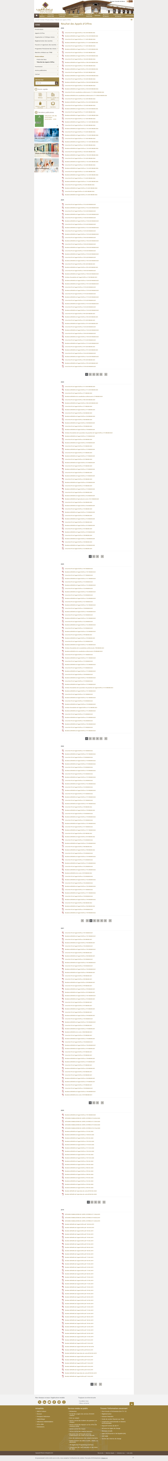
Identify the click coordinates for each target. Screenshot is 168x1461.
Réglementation (106, 1414)
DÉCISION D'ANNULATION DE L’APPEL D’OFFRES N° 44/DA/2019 (82, 1217)
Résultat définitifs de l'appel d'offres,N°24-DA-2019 (79, 1356)
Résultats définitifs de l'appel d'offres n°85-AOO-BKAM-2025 (81, 267)
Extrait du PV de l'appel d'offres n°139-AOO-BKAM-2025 (80, 287)
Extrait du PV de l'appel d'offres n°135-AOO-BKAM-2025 (80, 300)
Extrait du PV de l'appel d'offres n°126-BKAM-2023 (79, 588)
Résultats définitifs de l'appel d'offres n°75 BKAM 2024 (80, 469)
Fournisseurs (38, 66)
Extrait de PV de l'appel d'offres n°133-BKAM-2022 (79, 773)
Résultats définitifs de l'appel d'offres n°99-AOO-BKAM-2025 (81, 363)
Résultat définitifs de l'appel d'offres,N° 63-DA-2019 (79, 1267)
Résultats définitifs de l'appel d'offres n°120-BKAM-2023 (80, 598)
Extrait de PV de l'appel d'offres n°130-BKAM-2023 (79, 701)
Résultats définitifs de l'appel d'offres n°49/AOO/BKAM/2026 (81, 75)
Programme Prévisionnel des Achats (45, 48)
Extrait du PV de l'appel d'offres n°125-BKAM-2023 (79, 615)
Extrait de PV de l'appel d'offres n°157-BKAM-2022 (79, 800)
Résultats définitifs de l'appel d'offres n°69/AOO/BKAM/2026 (81, 88)
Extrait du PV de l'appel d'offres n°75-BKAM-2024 (78, 466)
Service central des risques (77, 1429)
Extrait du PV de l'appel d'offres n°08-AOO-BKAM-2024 (80, 399)
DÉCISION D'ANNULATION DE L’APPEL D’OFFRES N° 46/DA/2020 (82, 1118)
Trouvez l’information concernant (113, 1409)
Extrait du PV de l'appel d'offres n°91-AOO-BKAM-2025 (80, 320)
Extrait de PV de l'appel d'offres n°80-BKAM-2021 (78, 952)
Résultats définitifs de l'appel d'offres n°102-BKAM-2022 (80, 886)
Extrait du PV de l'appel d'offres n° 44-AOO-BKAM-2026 (80, 79)
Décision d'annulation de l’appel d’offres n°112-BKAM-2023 (81, 707)
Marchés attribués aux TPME (43, 52)
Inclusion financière (107, 1416)
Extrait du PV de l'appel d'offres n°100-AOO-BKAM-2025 (80, 270)
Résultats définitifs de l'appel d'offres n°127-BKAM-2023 (80, 605)
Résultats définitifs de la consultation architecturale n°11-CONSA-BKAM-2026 (86, 95)
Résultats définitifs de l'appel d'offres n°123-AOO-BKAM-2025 (82, 214)
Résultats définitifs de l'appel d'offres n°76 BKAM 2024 (80, 512)
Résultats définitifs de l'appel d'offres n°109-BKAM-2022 (80, 912)
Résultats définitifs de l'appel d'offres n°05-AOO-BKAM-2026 (81, 69)
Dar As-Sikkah (40, 138)
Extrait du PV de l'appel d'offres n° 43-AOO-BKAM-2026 (80, 125)
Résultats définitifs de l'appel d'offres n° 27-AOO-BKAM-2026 (81, 122)
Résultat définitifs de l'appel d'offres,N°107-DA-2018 (79, 1346)
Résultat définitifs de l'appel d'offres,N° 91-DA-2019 (79, 1240)
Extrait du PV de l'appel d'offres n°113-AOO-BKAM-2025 (80, 340)
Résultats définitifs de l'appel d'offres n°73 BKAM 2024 (80, 475)
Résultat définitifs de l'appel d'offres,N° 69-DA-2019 (79, 1230)
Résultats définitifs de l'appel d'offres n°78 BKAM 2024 (80, 429)
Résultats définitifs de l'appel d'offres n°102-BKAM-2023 (80, 724)
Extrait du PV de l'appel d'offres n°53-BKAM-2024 (78, 515)
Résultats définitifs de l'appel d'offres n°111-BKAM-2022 (80, 893)
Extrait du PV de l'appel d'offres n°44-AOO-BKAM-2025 (80, 313)
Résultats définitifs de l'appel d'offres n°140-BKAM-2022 (80, 899)
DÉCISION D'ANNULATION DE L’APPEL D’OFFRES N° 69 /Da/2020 (82, 1128)
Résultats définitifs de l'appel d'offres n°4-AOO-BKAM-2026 (81, 188)
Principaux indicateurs (43, 1416)
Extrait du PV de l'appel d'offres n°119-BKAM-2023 (79, 681)
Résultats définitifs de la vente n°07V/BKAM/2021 (78, 1094)
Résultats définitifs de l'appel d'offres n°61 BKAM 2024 (80, 525)
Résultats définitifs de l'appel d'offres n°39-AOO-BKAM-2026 (81, 55)
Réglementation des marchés (43, 41)
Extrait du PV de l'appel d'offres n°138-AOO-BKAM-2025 (80, 217)
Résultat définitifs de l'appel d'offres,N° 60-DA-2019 (79, 1297)
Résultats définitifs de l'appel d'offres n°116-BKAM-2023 (80, 717)
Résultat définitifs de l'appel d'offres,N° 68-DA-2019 (79, 1273)
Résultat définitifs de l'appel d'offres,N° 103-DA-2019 (79, 1227)
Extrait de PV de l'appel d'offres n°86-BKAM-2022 (78, 902)
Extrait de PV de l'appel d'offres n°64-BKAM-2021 (78, 1075)
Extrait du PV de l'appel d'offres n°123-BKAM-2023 (79, 641)
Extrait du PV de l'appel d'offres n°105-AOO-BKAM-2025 (80, 257)
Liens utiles (129, 1453)
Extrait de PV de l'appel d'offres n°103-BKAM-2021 (79, 959)
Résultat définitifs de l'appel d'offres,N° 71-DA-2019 (79, 1257)
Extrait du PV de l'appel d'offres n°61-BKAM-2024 (78, 522)
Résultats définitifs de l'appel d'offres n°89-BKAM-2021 (80, 982)
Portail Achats (39, 29)
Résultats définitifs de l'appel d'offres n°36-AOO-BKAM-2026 (81, 36)
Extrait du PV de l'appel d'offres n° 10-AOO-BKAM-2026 (80, 131)
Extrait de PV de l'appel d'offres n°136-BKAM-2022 (79, 840)
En (129, 1)
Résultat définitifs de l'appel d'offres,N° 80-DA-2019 (79, 1247)
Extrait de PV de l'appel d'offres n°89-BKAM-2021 (78, 979)
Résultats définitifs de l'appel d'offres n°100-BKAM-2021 (80, 1091)
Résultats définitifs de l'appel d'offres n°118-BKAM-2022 (80, 764)
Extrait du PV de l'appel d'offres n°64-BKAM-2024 (78, 413)
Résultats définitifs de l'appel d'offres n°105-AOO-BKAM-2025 (82, 260)
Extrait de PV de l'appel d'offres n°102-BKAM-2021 (79, 946)
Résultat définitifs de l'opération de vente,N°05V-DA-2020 (81, 1191)
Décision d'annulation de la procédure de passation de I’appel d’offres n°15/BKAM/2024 (88, 432)
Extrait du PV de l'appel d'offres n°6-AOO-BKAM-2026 (79, 191)
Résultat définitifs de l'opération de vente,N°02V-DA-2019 (81, 1353)
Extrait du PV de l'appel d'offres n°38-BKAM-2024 (78, 535)
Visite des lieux (41, 59)
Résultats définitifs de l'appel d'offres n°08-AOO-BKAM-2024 (81, 403)
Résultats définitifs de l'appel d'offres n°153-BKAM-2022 (80, 823)
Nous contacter (84, 1403)
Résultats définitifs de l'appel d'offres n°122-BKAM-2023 (80, 624)
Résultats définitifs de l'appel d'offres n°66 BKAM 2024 (80, 505)
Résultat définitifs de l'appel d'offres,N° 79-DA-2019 (79, 1277)
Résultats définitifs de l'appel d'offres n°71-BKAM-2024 (80, 409)
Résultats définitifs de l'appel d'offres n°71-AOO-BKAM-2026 (81, 42)
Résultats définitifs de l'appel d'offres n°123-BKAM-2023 (80, 644)
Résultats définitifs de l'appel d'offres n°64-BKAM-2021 (80, 1078)
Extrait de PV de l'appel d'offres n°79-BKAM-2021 (78, 1085)
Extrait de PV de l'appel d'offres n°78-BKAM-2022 (78, 807)
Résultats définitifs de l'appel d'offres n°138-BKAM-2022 (80, 760)
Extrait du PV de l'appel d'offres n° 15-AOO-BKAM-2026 (80, 112)
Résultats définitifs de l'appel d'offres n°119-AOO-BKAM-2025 (82, 297)
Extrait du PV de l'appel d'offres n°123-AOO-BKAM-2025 (80, 211)
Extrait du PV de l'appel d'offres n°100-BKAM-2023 (79, 674)
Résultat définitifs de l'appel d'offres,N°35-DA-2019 (79, 1340)
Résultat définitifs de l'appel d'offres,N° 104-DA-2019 (79, 1224)
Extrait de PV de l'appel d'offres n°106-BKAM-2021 (79, 1042)
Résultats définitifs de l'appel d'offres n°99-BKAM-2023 (80, 638)
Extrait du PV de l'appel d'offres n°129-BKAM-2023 (79, 628)
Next (57, 125)
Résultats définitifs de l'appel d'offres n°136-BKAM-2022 (80, 843)
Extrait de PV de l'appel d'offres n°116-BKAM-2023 (79, 714)
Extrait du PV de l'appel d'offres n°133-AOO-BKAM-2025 (80, 224)
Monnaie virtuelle (107, 1431)
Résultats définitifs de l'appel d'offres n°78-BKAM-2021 (80, 1058)
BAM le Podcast (41, 1411)
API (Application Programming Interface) (81, 1445)
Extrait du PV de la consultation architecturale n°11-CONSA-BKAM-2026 (84, 92)
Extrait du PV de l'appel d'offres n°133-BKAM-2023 (79, 661)
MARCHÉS (97, 15)
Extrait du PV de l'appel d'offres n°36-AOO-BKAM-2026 (80, 32)
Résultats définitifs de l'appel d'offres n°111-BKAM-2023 (80, 658)
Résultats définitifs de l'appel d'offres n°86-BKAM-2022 (80, 906)
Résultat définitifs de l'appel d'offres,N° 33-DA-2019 (79, 1307)
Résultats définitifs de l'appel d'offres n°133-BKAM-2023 (80, 664)
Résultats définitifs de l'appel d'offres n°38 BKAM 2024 (80, 538)
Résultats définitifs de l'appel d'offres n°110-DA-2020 (79, 1144)
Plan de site (100, 1453)
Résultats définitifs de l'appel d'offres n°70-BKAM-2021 (80, 1038)
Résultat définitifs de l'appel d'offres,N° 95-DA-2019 (79, 1234)
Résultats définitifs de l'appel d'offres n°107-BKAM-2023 (80, 572)
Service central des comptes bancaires (80, 1431)
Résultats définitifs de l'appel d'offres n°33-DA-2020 (79, 1131)
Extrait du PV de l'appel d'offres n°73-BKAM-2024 (78, 472)
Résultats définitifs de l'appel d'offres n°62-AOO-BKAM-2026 (81, 102)
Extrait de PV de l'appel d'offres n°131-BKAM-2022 (79, 750)
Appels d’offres (40, 33)
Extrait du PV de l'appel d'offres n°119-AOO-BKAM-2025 (80, 293)
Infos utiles (40, 1424)
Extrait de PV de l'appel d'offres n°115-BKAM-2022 (79, 793)
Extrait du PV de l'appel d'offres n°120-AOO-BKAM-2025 (80, 326)
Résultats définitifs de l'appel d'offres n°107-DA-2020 (79, 1157)
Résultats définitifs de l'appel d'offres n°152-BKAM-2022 (80, 869)
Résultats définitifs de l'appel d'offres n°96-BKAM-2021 (80, 942)
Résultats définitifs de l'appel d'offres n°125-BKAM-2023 (80, 618)
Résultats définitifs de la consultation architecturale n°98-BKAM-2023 (84, 651)
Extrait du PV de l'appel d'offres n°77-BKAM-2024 (78, 452)
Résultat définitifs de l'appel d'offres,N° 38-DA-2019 (79, 1320)
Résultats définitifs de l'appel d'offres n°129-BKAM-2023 (80, 631)
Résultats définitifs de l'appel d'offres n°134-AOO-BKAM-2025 (82, 254)
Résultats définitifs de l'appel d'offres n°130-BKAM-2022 (80, 770)
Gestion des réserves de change (111, 1438)
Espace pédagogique (42, 168)
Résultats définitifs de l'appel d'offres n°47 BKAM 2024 (80, 532)
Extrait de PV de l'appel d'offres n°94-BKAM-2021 (78, 1012)
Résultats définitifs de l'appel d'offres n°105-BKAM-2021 (80, 1022)
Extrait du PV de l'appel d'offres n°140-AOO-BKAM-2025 (80, 244)
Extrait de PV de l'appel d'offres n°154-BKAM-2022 (79, 853)
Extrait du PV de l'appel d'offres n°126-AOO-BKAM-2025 (80, 353)
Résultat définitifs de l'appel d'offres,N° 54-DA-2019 (79, 1303)
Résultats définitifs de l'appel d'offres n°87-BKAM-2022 (80, 836)
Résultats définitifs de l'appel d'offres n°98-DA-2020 (79, 1174)
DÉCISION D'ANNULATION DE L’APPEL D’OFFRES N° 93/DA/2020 (82, 1124)
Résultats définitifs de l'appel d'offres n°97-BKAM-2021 (80, 1048)
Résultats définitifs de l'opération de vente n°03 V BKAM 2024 (82, 499)
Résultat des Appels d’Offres (45, 62)
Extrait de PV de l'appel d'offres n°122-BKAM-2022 (79, 780)
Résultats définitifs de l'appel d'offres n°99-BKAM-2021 (80, 989)
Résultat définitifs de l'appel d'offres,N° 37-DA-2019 (79, 1336)
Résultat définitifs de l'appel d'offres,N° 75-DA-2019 (79, 1264)
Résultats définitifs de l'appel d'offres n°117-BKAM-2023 (80, 578)
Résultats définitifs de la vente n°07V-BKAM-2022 (78, 873)
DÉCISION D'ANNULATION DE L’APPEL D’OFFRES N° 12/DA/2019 (82, 1221)
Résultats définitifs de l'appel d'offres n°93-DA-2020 (79, 1177)
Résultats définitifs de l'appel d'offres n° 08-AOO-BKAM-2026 (81, 155)
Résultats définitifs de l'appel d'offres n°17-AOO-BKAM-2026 (81, 49)
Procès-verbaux (50, 20)
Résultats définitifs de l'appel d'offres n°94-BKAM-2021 (80, 1015)
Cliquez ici (104, 1458)
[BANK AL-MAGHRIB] (44, 7)
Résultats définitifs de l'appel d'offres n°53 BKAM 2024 (80, 518)
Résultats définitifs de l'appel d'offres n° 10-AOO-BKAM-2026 (81, 135)
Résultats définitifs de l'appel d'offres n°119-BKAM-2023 (80, 684)
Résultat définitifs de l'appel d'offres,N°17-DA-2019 (79, 1363)
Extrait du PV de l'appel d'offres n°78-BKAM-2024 (78, 426)
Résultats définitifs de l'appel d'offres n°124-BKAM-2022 (80, 790)
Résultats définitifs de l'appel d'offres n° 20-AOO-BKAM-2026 (81, 148)
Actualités (39, 1409)
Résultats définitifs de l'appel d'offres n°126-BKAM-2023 (80, 591)
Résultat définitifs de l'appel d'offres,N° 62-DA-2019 (79, 1300)
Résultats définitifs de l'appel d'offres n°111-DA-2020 (79, 1148)
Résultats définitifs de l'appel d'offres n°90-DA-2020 (79, 1164)
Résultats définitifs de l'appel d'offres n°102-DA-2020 (79, 1151)
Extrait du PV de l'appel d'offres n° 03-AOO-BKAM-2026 (80, 158)
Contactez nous (121, 1453)
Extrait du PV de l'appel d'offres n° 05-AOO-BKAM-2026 (80, 65)
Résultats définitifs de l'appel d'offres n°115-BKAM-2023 (80, 730)
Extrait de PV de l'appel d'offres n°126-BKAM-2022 (79, 876)
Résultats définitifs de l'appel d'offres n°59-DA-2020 (79, 1184)
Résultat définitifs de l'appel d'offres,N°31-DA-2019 (79, 1343)
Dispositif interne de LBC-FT (110, 1425)
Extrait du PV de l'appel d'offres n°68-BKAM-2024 (78, 419)
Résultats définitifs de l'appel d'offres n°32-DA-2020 (79, 1181)
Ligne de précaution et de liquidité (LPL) (114, 1433)
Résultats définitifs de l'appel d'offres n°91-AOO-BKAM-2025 (81, 323)
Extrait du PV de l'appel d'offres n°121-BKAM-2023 (79, 694)
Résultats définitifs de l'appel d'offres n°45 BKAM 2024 (80, 482)
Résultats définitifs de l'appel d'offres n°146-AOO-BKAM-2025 (82, 240)
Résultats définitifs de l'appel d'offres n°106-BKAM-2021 (80, 1045)
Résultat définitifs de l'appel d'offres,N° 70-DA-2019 (79, 1287)
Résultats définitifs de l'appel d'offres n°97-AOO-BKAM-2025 (81, 350)
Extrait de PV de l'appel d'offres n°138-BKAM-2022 (79, 757)
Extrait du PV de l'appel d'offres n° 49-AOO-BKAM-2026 (80, 72)
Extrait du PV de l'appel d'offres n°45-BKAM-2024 (78, 479)
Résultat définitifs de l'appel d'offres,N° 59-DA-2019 (79, 1293)
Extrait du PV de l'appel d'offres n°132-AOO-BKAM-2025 (80, 204)
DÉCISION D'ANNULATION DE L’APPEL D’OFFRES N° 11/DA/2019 (82, 1214)
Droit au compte (74, 1418)
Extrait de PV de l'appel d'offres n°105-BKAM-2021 (79, 1018)
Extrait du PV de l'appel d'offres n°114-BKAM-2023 (79, 667)
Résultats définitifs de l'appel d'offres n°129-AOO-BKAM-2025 (82, 234)
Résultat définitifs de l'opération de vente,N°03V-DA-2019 (81, 1373)
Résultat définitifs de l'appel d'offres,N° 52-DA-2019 (79, 1313)
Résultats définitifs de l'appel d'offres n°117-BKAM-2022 (80, 830)
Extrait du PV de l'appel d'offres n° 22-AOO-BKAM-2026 (80, 171)
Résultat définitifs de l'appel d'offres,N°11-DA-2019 (79, 1376)
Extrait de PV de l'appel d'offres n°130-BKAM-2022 (79, 767)
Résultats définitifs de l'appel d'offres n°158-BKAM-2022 (80, 816)
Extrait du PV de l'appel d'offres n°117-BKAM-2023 (79, 575)
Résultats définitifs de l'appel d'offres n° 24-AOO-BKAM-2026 (81, 168)
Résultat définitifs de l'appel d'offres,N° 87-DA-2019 (79, 1244)
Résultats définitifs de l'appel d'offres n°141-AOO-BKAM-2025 (82, 283)
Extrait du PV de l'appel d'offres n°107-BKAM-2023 (79, 568)
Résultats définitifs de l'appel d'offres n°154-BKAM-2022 (80, 856)
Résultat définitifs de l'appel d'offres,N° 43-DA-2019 (79, 1290)
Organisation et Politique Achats (45, 37)
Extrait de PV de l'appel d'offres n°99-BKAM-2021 (78, 985)
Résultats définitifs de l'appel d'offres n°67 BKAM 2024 (80, 462)
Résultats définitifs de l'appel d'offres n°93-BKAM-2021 (80, 999)
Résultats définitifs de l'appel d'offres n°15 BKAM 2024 (80, 436)
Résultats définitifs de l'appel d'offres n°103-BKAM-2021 (80, 962)
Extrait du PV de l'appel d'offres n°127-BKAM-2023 (79, 601)
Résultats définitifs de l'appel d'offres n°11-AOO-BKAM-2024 (81, 389)
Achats (42, 20)
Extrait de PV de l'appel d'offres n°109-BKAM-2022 (79, 909)
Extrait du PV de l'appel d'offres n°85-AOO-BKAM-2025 (80, 264)
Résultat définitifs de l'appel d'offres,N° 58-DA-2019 (79, 1250)
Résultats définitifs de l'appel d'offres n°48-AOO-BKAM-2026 (81, 62)
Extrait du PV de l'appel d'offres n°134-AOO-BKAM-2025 (80, 250)
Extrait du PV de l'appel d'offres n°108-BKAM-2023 (79, 608)
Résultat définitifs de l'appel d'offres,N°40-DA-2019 (79, 1350)
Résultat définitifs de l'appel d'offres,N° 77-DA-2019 (79, 1270)
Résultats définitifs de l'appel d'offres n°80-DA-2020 (79, 1167)
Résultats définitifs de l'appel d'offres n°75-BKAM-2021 (80, 1061)
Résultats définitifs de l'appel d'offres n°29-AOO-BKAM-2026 (81, 108)
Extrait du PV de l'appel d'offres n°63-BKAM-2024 (78, 492)
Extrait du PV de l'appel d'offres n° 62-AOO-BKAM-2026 (80, 98)
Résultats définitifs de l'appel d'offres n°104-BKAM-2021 (80, 969)
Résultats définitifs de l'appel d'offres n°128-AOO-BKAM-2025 (82, 280)
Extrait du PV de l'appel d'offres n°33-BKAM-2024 (78, 548)
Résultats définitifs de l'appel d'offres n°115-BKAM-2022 (80, 797)
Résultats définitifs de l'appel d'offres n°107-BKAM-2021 (80, 995)
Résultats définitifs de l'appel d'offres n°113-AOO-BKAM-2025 (82, 343)
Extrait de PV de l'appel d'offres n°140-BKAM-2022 (79, 896)
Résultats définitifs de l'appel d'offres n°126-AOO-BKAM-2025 (82, 356)
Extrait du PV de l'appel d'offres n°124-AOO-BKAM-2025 (80, 307)
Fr (127, 1)
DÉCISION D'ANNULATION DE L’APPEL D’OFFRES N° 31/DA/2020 (82, 1121)
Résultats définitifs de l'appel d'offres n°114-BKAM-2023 (80, 671)
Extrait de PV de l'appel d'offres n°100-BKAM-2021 (79, 1088)
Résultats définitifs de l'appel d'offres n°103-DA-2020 (79, 1141)
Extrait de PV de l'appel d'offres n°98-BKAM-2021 (78, 975)
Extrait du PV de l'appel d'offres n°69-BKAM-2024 (78, 439)
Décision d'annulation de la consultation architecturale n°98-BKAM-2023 (84, 648)
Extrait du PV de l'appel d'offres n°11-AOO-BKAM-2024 (80, 386)
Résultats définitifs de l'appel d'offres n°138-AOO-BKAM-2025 (82, 221)
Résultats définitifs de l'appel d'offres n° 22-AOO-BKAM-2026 (81, 174)
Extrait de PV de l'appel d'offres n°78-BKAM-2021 (78, 1055)
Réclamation (73, 1411)
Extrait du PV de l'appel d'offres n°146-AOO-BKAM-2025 (80, 237)
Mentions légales (110, 1453)
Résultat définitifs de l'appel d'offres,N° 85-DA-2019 (79, 1260)
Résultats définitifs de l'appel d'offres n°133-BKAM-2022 (80, 777)
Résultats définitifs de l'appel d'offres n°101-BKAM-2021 (80, 936)
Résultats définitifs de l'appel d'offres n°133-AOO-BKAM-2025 (82, 227)
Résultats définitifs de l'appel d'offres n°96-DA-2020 (79, 1161)
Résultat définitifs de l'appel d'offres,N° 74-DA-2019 (79, 1237)
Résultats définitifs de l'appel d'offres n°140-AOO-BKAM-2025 (82, 247)
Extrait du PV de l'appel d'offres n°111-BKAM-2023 (79, 654)
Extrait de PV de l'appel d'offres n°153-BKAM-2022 (79, 820)
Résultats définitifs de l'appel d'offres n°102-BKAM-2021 (80, 949)
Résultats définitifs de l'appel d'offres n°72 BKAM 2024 (80, 449)
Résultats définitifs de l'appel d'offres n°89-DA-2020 (79, 1187)
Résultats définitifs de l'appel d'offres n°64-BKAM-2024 (80, 416)
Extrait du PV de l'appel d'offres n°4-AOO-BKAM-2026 (79, 184)
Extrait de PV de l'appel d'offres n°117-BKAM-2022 (79, 826)
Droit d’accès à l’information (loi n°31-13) (114, 1411)
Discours (39, 1414)
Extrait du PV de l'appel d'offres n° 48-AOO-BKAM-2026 (80, 59)
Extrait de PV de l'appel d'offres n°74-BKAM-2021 (78, 1025)
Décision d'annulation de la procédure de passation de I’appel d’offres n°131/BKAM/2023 (89, 687)
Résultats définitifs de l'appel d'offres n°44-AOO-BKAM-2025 (81, 316)
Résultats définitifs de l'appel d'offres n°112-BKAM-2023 (80, 710)
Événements (40, 1427)
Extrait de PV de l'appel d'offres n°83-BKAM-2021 (78, 1071)
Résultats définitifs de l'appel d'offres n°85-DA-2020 (79, 1138)
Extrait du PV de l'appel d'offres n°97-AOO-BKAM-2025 (80, 346)
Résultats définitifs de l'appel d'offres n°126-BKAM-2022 (80, 879)
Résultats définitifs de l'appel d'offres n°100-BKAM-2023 (80, 677)
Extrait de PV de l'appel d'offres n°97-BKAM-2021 (78, 1051)
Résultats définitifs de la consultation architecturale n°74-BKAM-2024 (84, 396)
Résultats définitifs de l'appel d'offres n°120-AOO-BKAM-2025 (82, 330)
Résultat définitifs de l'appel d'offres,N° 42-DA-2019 (79, 1333)
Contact (37, 74)
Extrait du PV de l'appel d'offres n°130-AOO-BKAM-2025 (80, 366)
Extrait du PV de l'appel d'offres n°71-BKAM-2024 (78, 393)
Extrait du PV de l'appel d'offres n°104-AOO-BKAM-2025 (80, 333)
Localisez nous (84, 1401)
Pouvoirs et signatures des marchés (45, 45)
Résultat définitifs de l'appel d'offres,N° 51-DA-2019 (79, 1310)
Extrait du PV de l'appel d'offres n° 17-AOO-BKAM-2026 (80, 39)
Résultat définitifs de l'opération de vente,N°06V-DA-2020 (81, 1194)
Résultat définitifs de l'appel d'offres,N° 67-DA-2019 (79, 1280)
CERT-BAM (105, 1436)
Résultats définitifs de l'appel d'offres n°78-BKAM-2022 (80, 810)
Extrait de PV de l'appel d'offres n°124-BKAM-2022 (79, 787)
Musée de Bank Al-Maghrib (44, 153)
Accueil (37, 20)
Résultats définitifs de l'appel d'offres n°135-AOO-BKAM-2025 (82, 303)
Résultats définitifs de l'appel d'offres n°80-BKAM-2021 (80, 956)
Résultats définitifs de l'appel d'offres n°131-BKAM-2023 (80, 691)
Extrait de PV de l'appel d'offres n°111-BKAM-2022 (79, 889)
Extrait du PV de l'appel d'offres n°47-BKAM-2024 (78, 528)
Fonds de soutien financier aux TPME (113, 1419)
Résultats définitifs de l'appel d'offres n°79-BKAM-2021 (80, 1081)
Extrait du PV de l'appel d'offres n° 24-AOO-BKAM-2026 (80, 165)
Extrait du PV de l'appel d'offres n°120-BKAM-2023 (79, 595)
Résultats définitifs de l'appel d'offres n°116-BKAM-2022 (80, 863)
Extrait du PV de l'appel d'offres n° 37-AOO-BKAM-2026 (80, 138)
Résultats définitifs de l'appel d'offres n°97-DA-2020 (79, 1154)
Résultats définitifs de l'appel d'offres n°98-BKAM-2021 (80, 972)
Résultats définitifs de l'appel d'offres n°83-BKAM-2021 (80, 1068)
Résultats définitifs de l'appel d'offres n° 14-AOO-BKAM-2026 (81, 181)
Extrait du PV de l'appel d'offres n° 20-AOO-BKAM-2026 (80, 145)
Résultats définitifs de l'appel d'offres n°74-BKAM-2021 (80, 1028)
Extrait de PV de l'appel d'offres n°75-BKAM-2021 (78, 1065)
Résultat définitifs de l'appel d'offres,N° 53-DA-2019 (79, 1330)
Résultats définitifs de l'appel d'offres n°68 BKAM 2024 (80, 423)
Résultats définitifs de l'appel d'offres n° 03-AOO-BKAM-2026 (81, 161)
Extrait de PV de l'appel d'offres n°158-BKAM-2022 (79, 813)
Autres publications (41, 70)
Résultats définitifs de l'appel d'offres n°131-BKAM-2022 (80, 754)
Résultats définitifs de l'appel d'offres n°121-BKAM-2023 (80, 697)
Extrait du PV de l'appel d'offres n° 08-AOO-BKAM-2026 (80, 151)
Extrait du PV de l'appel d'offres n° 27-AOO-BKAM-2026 (80, 118)
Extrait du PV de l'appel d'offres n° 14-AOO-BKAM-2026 (80, 178)
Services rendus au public (78, 1409)
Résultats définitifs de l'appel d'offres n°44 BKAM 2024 (80, 545)
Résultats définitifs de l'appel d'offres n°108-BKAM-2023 (80, 611)
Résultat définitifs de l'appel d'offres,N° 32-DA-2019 (79, 1326)
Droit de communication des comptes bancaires (83, 1438)
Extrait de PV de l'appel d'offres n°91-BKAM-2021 (78, 1005)
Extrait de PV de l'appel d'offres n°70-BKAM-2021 (78, 1035)
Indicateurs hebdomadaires (45, 1421)
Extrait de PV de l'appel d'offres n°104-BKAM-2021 (79, 965)
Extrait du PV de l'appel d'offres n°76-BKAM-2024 (78, 509)
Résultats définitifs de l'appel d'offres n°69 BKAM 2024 (80, 442)
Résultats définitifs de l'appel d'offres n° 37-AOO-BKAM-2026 (81, 141)
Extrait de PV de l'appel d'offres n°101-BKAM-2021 (79, 932)
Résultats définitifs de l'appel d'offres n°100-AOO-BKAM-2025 (82, 273)
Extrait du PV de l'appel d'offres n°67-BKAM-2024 (78, 459)
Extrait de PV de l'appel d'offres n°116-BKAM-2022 (79, 859)
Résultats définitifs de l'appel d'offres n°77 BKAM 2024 (80, 456)
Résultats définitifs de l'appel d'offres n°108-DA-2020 (79, 1134)
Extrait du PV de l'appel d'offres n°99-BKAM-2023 (78, 634)
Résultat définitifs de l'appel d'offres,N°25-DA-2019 (79, 1369)
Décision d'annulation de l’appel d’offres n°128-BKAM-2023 (81, 277)
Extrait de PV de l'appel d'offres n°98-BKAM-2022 (78, 846)
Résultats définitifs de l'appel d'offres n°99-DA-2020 (79, 1171)
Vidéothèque (41, 1419)
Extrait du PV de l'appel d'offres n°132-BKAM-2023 (79, 581)
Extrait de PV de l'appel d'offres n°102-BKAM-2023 (79, 720)
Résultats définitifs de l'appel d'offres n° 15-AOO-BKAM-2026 (81, 115)
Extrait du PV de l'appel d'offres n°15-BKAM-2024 (78, 485)
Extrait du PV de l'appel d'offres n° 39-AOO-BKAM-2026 (80, 52)
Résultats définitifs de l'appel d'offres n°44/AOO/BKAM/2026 (81, 82)
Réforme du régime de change (111, 1428)
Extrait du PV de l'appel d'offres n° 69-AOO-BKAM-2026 (80, 85)
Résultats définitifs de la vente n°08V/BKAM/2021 (78, 1032)
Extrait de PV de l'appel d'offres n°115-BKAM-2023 (79, 727)
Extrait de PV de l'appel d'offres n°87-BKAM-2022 (78, 833)
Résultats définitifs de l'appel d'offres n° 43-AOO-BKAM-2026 (81, 128)
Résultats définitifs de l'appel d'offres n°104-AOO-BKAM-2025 (82, 336)
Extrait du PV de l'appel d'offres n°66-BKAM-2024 (78, 502)
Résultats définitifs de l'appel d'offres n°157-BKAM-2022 (80, 803)
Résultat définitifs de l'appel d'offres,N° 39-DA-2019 (79, 1323)
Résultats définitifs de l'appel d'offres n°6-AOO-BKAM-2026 (81, 194)
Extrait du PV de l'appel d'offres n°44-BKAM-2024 (78, 542)
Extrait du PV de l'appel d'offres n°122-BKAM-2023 (79, 621)
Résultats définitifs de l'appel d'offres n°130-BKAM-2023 (80, 704)
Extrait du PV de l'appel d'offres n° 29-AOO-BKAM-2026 (80, 105)
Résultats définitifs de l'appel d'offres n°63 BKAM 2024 (80, 495)
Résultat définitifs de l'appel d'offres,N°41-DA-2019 (79, 1366)
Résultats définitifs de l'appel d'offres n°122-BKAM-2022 (80, 783)
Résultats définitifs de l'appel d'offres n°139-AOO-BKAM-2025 (82, 290)
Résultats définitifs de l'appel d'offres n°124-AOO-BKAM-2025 (82, 310)
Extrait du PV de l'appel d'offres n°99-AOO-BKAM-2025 (80, 359)
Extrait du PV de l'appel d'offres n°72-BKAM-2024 (78, 446)
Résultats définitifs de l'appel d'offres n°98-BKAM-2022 (80, 850)
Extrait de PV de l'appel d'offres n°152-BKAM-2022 (79, 866)
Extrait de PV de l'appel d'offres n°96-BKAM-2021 (78, 939)
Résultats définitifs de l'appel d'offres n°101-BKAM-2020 (80, 1114)
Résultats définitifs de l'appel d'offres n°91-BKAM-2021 (80, 1008)
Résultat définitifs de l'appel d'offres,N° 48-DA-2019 (79, 1316)
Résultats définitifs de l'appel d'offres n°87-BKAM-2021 (80, 992)
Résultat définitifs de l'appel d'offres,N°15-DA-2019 (79, 1359)
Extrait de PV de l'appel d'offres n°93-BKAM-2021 (78, 1002)
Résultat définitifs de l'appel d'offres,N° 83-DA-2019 (79, 1254)
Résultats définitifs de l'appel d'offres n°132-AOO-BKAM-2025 (82, 207)
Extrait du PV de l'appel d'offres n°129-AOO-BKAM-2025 (80, 231)
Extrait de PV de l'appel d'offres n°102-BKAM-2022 (79, 883)
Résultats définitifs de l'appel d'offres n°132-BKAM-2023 (80, 585)
